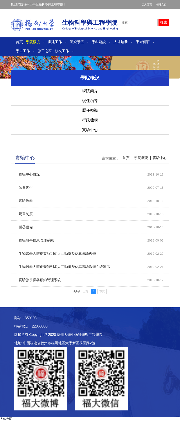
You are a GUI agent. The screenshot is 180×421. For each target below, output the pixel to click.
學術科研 (144, 42)
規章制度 (26, 214)
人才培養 (122, 42)
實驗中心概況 (29, 174)
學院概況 (34, 42)
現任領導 (90, 101)
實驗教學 (26, 201)
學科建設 (100, 42)
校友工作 (63, 51)
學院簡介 (90, 91)
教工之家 (45, 51)
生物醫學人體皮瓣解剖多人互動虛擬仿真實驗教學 (57, 253)
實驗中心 (90, 130)
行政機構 (90, 120)
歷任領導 (90, 110)
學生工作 (24, 51)
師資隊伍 (78, 42)
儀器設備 (26, 227)
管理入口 (161, 4)
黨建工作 (56, 42)
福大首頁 (146, 4)
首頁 (19, 42)
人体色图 (6, 419)
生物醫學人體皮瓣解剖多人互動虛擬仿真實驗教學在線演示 (64, 267)
